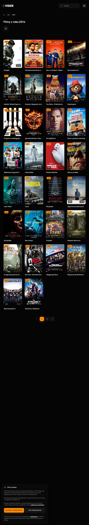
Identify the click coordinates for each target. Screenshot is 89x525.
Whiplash (49, 206)
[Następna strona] (52, 319)
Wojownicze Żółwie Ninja (76, 275)
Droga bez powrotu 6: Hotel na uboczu (13, 275)
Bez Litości (29, 240)
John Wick (8, 206)
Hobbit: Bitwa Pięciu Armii (13, 104)
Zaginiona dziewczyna (75, 206)
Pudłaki (49, 240)
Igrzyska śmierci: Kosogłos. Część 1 (34, 138)
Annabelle (7, 240)
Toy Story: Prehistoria (54, 104)
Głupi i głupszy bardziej (76, 138)
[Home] (4, 14)
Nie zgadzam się (35, 510)
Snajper (7, 70)
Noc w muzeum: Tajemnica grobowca (55, 70)
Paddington (71, 104)
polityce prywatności (37, 505)
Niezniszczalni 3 (10, 309)
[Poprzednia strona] (37, 319)
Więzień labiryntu (73, 240)
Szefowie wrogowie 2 (11, 172)
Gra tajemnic (51, 138)
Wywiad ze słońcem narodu (34, 70)
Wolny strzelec (72, 172)
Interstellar (29, 172)
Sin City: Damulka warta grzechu (34, 275)
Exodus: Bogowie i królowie (34, 104)
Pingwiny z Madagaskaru (13, 138)
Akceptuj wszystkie (14, 510)
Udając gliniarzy (52, 275)
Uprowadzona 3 (73, 70)
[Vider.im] (8, 6)
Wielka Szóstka (51, 172)
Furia (27, 206)
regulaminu (34, 516)
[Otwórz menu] (84, 6)
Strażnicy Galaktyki (32, 309)
